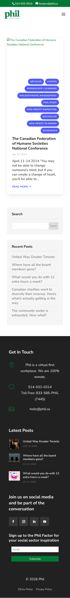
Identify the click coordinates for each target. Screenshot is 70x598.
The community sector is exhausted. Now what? (30, 312)
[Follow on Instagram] (23, 521)
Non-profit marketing (42, 109)
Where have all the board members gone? (31, 266)
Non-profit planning (43, 123)
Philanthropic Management (38, 95)
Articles (36, 81)
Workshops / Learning (42, 88)
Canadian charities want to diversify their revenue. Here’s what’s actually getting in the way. (34, 296)
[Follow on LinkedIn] (34, 521)
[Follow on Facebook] (13, 521)
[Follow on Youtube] (44, 521)
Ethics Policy (25, 589)
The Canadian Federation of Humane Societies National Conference (34, 143)
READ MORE (20, 186)
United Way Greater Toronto (33, 257)
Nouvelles (50, 116)
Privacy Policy (44, 589)
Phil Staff (50, 102)
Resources (50, 130)
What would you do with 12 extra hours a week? (33, 279)
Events (52, 81)
